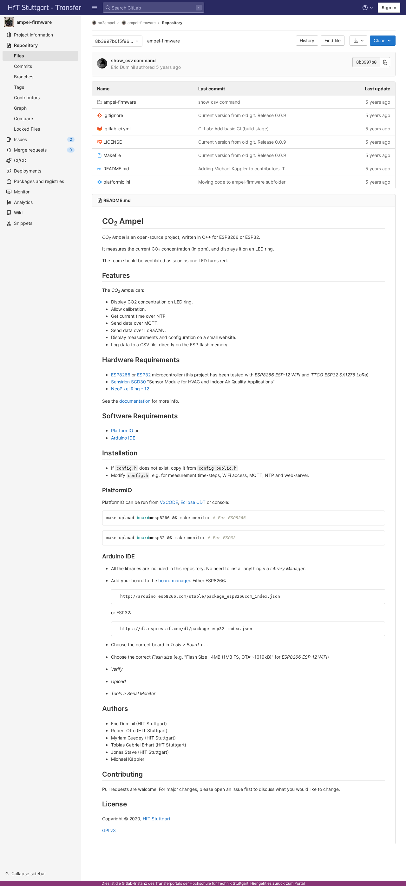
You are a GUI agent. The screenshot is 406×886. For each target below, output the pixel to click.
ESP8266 (120, 374)
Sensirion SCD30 (128, 381)
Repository (172, 22)
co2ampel (106, 22)
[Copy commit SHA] (385, 62)
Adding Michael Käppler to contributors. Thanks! (243, 168)
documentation (134, 401)
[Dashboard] (45, 7)
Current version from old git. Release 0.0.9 (242, 115)
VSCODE (169, 502)
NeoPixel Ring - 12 (130, 388)
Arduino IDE (123, 437)
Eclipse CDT (193, 502)
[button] (94, 8)
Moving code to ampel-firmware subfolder (241, 182)
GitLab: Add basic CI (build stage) (233, 128)
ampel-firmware (163, 40)
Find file (332, 40)
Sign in (389, 7)
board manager (174, 580)
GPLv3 (109, 830)
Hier (254, 883)
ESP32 (144, 374)
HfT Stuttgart (156, 818)
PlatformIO (122, 430)
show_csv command (133, 60)
